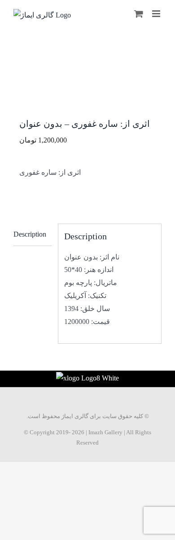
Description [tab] (29, 234)
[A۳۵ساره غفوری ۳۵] (87, 88)
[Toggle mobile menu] (157, 13)
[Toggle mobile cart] (138, 13)
